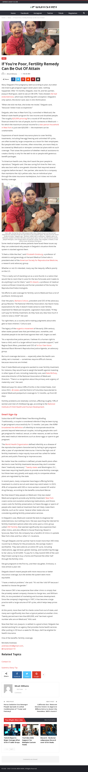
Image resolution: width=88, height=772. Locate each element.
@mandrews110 (8, 649)
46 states (15, 390)
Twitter (50, 13)
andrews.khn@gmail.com (12, 646)
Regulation (73, 13)
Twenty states (31, 467)
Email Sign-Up (9, 414)
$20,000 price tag (19, 118)
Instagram (38, 13)
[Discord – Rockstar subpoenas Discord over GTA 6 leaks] (48, 730)
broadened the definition (12, 427)
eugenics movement (24, 328)
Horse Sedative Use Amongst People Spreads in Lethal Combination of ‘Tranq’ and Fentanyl (16, 707)
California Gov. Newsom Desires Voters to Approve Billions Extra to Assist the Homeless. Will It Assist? (46, 707)
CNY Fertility (12, 527)
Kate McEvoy (51, 373)
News (4, 58)
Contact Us (6, 661)
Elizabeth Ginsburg (35, 254)
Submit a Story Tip (9, 667)
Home (13, 13)
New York (49, 498)
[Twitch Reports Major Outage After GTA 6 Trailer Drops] (12, 730)
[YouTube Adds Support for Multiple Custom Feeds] (30, 730)
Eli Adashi (34, 282)
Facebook (24, 13)
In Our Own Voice (44, 345)
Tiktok (60, 13)
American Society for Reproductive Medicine (39, 260)
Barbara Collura (21, 300)
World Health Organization (16, 444)
